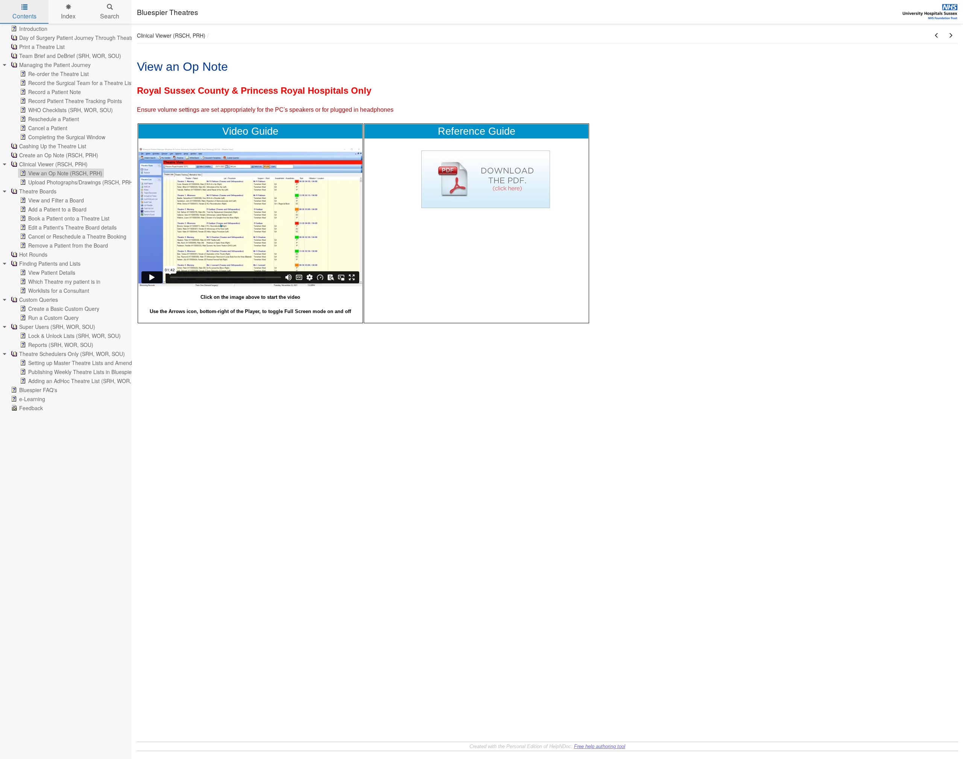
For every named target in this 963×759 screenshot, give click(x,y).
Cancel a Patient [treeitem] (47, 128)
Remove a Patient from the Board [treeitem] (68, 245)
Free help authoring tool (599, 746)
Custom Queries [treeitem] (38, 299)
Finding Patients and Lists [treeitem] (50, 263)
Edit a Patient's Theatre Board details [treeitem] (72, 227)
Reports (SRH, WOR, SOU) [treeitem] (60, 344)
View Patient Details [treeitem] (51, 272)
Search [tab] (109, 16)
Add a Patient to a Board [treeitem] (57, 209)
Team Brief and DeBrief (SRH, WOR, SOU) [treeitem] (70, 55)
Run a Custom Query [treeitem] (53, 317)
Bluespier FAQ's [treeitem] (38, 390)
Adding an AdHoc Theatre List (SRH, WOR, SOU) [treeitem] (87, 381)
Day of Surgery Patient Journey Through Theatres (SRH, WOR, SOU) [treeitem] (102, 37)
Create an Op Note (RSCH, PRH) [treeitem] (58, 155)
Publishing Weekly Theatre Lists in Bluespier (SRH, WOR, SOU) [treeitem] (104, 372)
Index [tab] (68, 16)
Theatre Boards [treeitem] (37, 191)
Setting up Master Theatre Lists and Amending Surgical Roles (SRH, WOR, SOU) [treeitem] (124, 363)
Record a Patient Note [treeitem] (54, 92)
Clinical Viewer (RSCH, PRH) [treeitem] (53, 164)
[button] (937, 35)
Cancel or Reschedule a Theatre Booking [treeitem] (77, 236)
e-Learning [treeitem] (32, 399)
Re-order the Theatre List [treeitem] (58, 74)
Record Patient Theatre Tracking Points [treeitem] (75, 101)
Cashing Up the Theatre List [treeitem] (52, 146)
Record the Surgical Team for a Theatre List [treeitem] (80, 83)
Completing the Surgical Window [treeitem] (66, 137)
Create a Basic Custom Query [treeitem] (63, 308)
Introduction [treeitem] (33, 28)
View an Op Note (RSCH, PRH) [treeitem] (65, 173)
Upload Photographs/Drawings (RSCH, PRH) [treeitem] (81, 182)
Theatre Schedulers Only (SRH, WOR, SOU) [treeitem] (72, 353)
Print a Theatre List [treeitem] (42, 46)
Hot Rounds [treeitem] (33, 254)
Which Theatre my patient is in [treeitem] (64, 281)
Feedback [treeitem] (31, 408)
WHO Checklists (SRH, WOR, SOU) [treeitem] (70, 110)
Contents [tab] (24, 16)
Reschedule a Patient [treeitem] (53, 119)
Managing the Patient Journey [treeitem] (55, 64)
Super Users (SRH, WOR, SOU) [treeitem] (57, 326)
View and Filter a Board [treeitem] (56, 200)
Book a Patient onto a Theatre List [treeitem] (68, 218)
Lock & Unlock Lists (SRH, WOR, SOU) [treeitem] (74, 335)
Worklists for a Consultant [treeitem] (58, 290)
